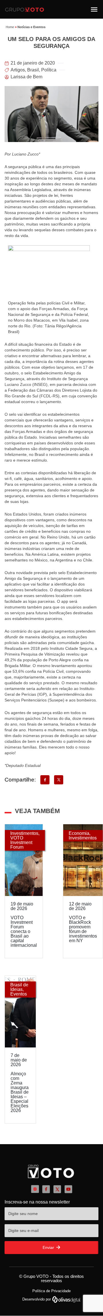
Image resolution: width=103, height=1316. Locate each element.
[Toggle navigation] (94, 9)
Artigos (18, 69)
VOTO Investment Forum (21, 842)
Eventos (18, 994)
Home (10, 27)
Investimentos (24, 833)
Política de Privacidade (51, 1291)
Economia (79, 833)
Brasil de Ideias (19, 987)
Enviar (49, 1247)
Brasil (33, 69)
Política (48, 69)
